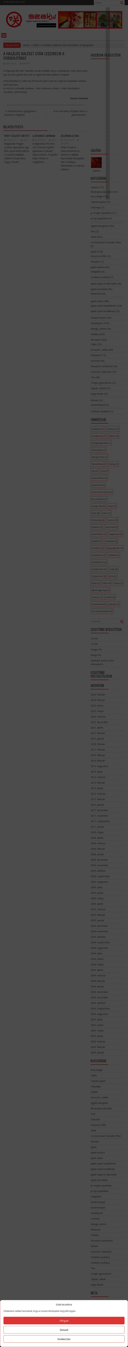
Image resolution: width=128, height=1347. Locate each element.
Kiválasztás (64, 1339)
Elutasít (64, 1329)
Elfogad (64, 1320)
